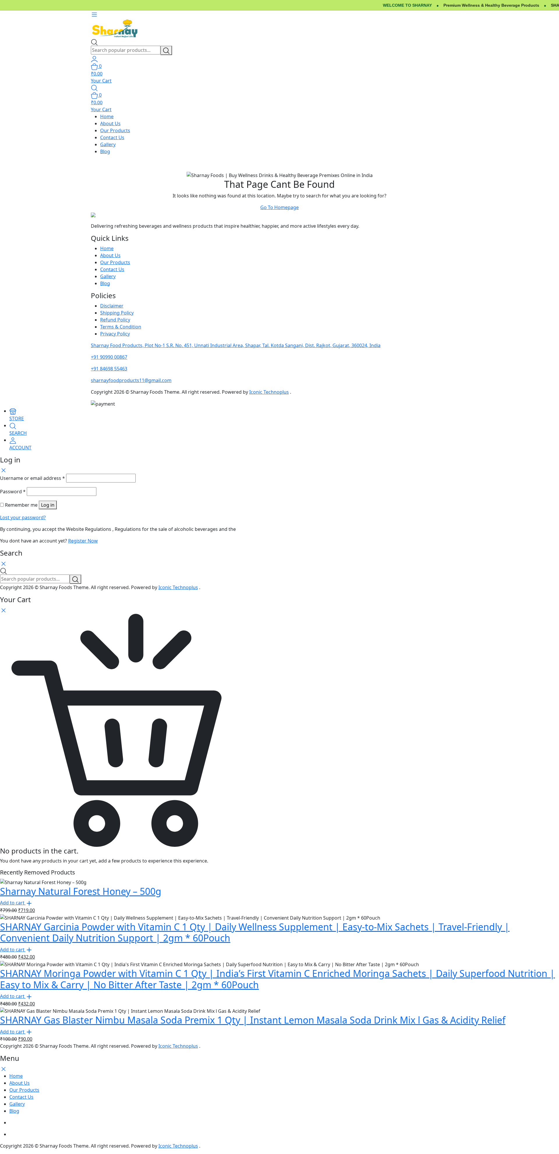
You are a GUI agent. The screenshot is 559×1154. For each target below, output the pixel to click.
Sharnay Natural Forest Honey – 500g (80, 891)
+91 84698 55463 (109, 368)
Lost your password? (23, 517)
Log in (47, 505)
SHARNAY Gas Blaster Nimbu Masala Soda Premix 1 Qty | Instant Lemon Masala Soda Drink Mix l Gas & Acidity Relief (252, 1020)
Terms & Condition (120, 327)
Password (13, 491)
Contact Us (112, 137)
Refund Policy (115, 320)
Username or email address (32, 478)
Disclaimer (111, 306)
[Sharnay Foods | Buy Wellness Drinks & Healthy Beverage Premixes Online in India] (115, 27)
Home (107, 116)
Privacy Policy (115, 334)
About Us (110, 123)
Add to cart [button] (13, 902)
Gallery (108, 144)
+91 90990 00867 (109, 357)
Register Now (83, 541)
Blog (105, 151)
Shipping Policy (117, 313)
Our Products (115, 130)
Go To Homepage (279, 207)
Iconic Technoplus (269, 392)
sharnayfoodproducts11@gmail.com (131, 380)
